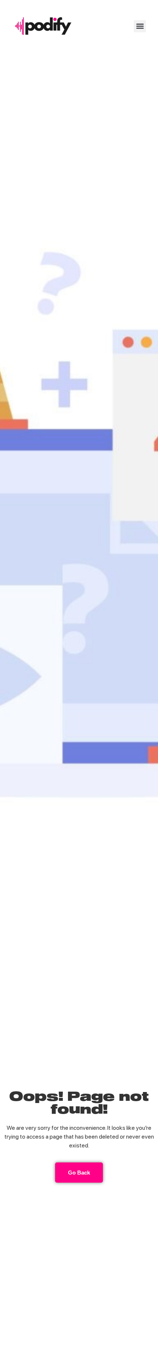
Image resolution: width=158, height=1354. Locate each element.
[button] (140, 26)
